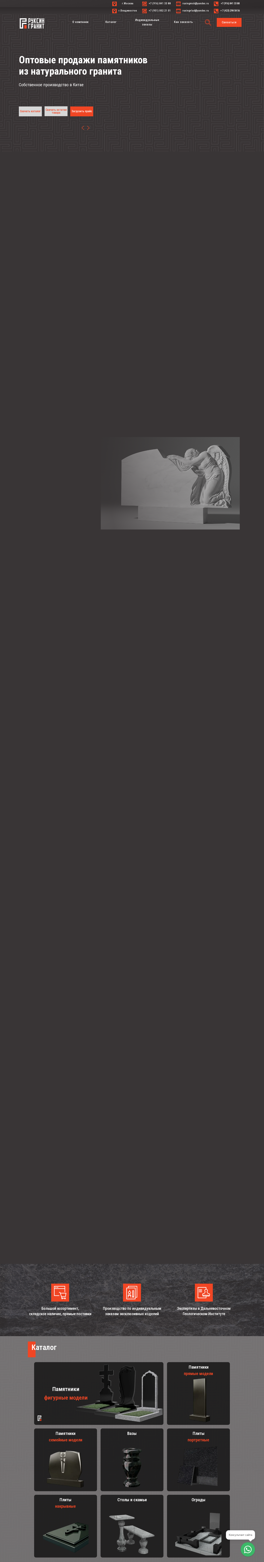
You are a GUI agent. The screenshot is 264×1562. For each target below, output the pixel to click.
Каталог (44, 1347)
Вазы (132, 1433)
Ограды (198, 1499)
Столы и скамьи (132, 1499)
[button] (229, 22)
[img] (88, 127)
